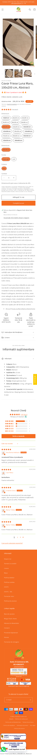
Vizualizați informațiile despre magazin (16, 218)
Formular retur (9, 596)
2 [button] (17, 537)
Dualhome (17, 716)
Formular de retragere (11, 642)
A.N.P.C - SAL (8, 592)
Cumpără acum (18, 203)
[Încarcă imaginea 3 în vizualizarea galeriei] (28, 73)
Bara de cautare (9, 614)
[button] (2, 9)
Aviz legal (32, 725)
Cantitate (4, 174)
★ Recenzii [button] (35, 379)
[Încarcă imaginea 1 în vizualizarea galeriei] (9, 73)
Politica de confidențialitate (13, 722)
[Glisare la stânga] (2, 74)
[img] (6, 449)
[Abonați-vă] (30, 699)
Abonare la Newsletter (11, 623)
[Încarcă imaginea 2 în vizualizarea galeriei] (18, 73)
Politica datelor (9, 578)
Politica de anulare (10, 601)
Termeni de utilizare (28, 722)
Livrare (6, 568)
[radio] (6, 118)
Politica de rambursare (21, 719)
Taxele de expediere (12, 104)
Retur (6, 573)
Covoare (7, 628)
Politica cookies (9, 582)
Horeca (6, 637)
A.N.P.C (6, 587)
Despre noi (7, 559)
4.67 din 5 (24, 414)
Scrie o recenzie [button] (18, 436)
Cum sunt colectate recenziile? (12, 543)
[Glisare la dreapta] (34, 74)
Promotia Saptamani (11, 633)
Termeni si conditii (10, 563)
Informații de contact (22, 725)
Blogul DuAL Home (10, 619)
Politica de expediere (9, 725)
